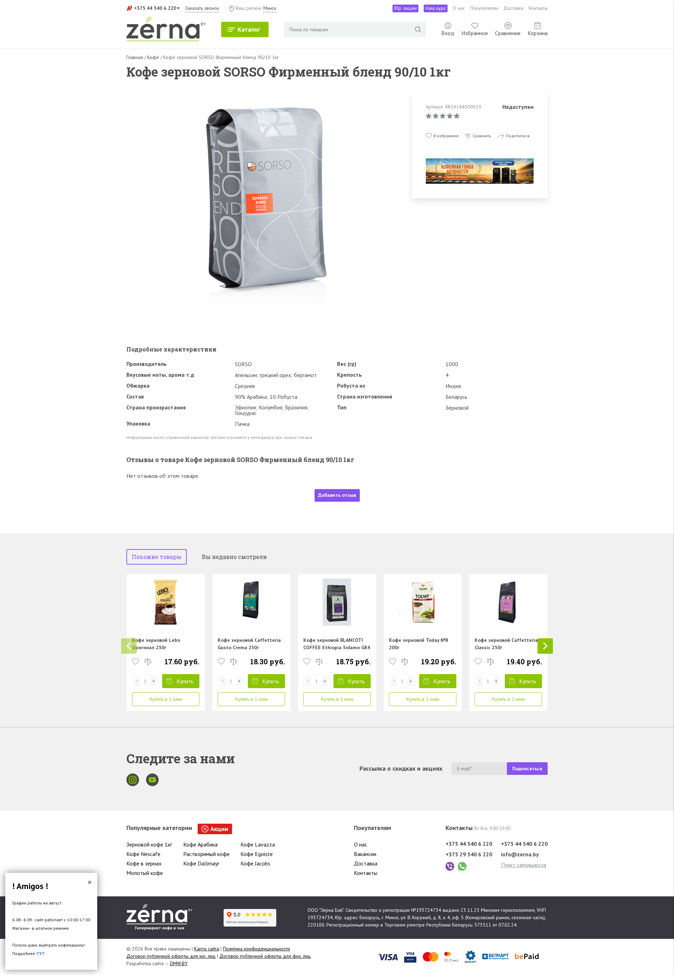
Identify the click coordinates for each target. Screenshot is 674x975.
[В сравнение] (148, 661)
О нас (459, 8)
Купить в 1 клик (166, 699)
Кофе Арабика (200, 844)
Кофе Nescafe (143, 853)
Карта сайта (206, 949)
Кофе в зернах (143, 863)
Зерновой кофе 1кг (149, 844)
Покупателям (484, 8)
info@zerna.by (520, 854)
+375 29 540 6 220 (468, 854)
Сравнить (482, 135)
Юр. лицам (405, 8)
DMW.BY (178, 963)
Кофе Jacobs (255, 863)
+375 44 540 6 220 (155, 8)
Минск (269, 8)
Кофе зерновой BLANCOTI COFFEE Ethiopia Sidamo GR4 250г (336, 647)
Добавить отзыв (337, 495)
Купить (185, 681)
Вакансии (365, 853)
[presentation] (129, 646)
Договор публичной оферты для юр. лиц (171, 956)
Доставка (513, 8)
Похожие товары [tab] (156, 556)
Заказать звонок (202, 8)
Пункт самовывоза (523, 864)
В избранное (446, 135)
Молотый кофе (144, 872)
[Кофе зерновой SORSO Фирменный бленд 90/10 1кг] (265, 204)
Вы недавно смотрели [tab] (234, 556)
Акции (219, 829)
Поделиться (517, 135)
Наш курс (435, 8)
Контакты (538, 8)
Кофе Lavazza (257, 844)
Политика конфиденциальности (256, 949)
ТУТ (40, 953)
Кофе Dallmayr (201, 863)
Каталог (249, 29)
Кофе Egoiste (256, 853)
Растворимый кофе (206, 853)
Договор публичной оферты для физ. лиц (265, 956)
